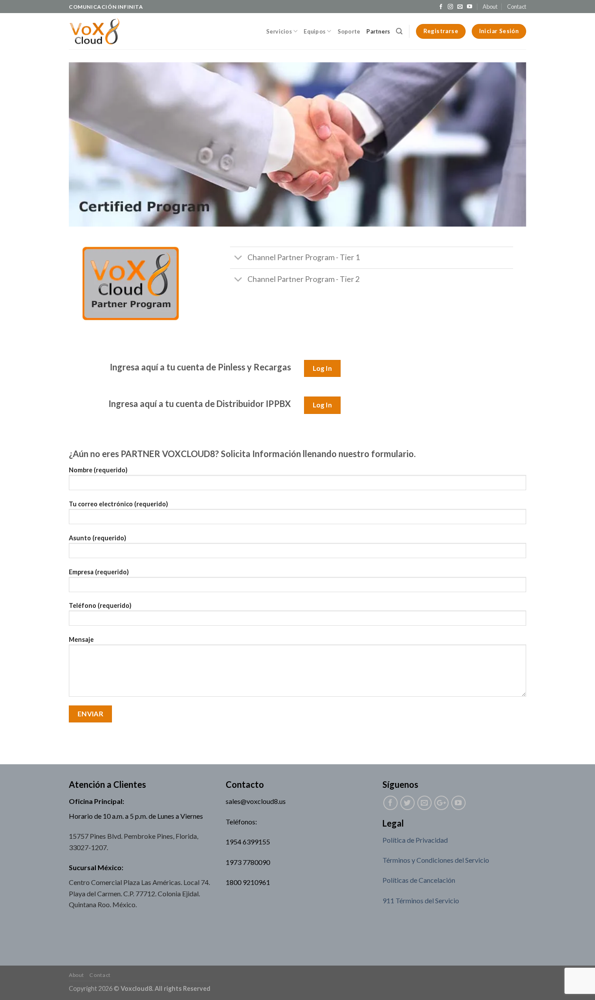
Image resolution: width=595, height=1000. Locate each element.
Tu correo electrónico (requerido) (118, 504)
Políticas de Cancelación (418, 880)
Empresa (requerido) (99, 572)
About (490, 6)
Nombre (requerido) (98, 470)
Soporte (349, 31)
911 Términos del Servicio (420, 900)
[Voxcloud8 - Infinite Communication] (94, 31)
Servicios (279, 31)
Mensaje (81, 639)
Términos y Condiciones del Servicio (435, 860)
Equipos (314, 31)
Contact (516, 6)
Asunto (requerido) (97, 538)
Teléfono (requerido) (100, 605)
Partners (378, 31)
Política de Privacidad (415, 840)
